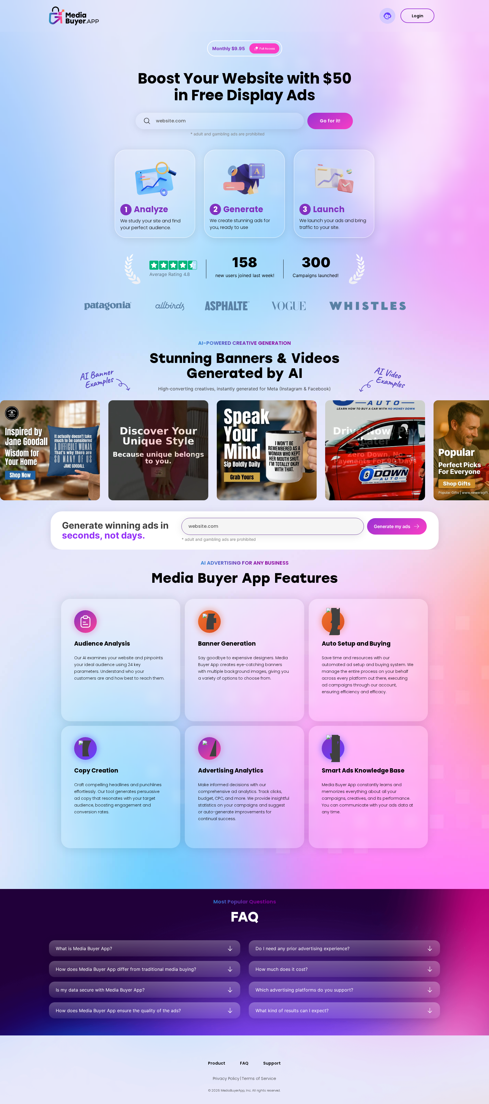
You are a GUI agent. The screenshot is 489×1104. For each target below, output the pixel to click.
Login (417, 16)
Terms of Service (259, 1078)
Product (216, 1063)
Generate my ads (392, 526)
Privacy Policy (226, 1078)
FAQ (244, 1063)
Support (272, 1063)
